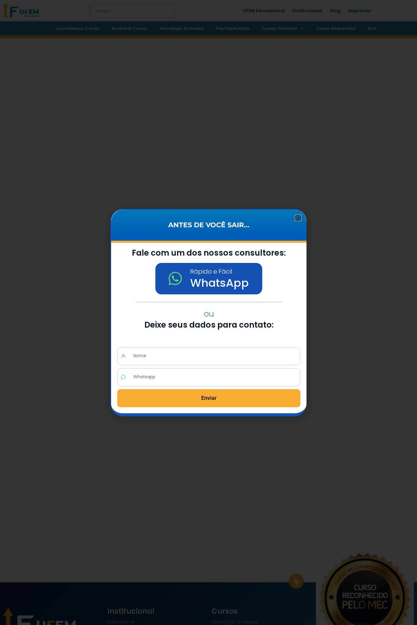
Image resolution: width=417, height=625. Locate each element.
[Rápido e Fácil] (175, 278)
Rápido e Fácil (211, 271)
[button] (298, 218)
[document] (208, 312)
